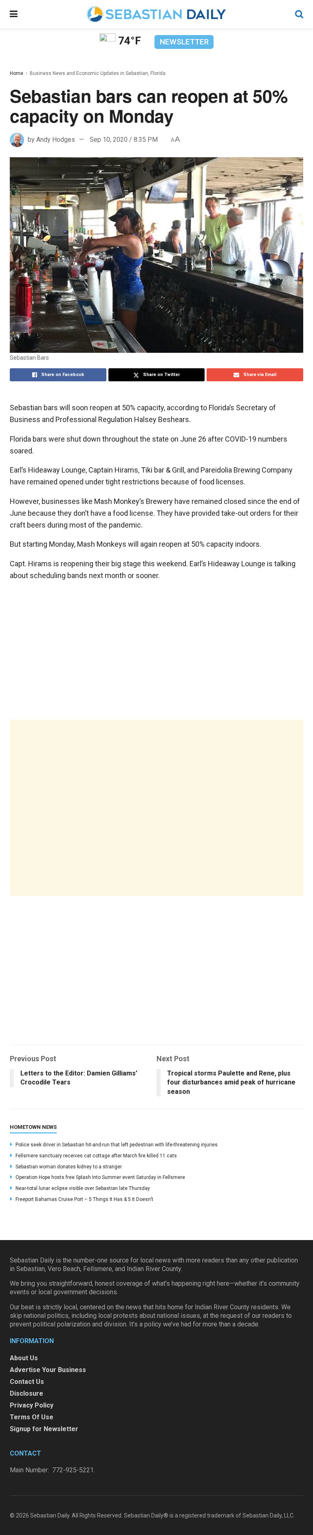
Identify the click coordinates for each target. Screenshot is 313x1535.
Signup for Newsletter (44, 1429)
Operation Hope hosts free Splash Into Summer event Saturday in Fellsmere (100, 1177)
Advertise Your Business (48, 1370)
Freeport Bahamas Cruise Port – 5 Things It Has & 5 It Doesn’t (84, 1199)
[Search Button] (299, 14)
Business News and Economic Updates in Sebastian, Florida (97, 73)
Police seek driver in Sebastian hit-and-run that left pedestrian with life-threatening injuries (116, 1145)
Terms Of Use (31, 1417)
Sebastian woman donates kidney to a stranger (68, 1167)
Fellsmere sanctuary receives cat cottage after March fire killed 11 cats (96, 1156)
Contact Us (27, 1381)
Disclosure (26, 1393)
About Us (24, 1358)
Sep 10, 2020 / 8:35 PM (124, 139)
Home (16, 73)
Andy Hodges (55, 139)
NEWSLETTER (184, 41)
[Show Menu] (14, 14)
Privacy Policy (31, 1405)
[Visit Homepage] (156, 14)
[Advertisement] (156, 808)
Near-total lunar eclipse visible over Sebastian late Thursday (82, 1188)
